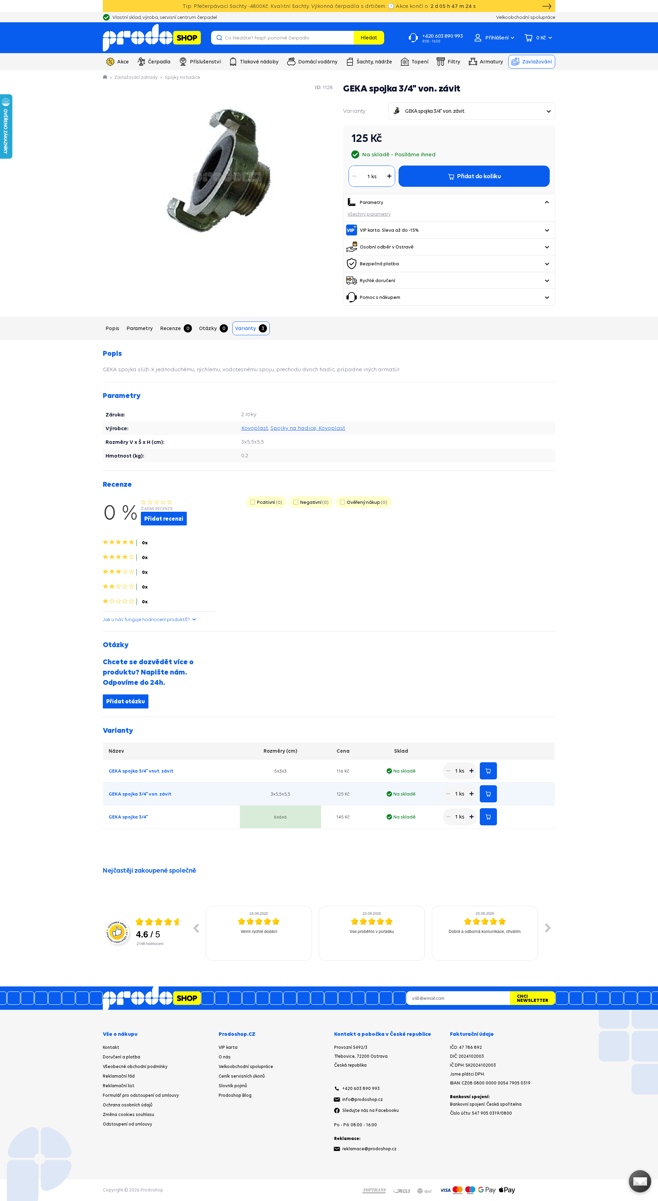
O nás (225, 1056)
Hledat (369, 37)
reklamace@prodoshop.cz (369, 1148)
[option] (259, 933)
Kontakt (111, 1047)
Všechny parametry (369, 214)
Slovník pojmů (233, 1085)
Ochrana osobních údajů (128, 1104)
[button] (546, 202)
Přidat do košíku (488, 770)
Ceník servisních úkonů (242, 1076)
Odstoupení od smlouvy (127, 1124)
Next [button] (548, 928)
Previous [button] (196, 928)
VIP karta (228, 1047)
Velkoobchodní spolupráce (246, 1066)
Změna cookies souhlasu (128, 1114)
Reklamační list (118, 1085)
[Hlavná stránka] (105, 77)
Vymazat (347, 37)
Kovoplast (254, 428)
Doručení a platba (121, 1056)
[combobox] (471, 111)
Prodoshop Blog (235, 1095)
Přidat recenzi (163, 518)
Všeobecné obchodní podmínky (135, 1066)
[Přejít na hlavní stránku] (152, 37)
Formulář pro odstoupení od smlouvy (141, 1095)
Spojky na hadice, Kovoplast (307, 428)
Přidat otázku (125, 701)
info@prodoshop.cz (362, 1099)
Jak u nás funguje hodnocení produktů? (146, 619)
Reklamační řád (119, 1076)
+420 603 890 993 (361, 1088)
